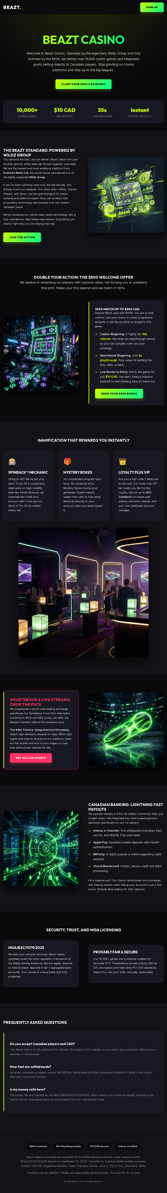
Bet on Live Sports (31, 757)
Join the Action (22, 237)
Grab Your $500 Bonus (119, 393)
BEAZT (12, 7)
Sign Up (152, 7)
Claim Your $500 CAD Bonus (83, 84)
